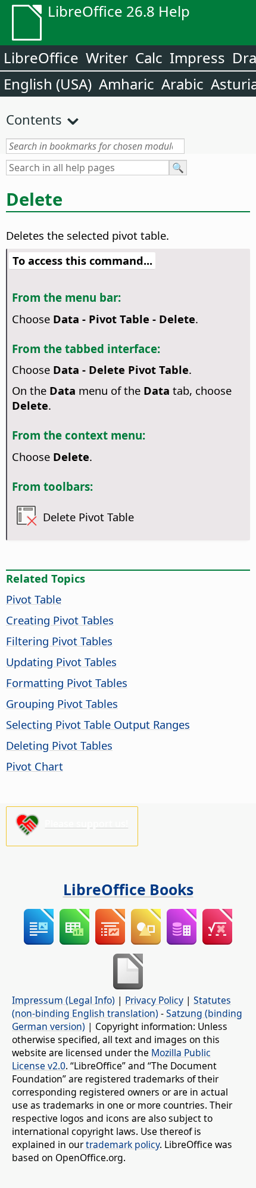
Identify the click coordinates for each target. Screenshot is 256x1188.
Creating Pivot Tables (60, 619)
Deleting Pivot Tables (59, 745)
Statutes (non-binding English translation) (121, 1007)
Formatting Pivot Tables (66, 682)
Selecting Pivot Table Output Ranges (98, 724)
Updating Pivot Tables (61, 661)
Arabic (182, 84)
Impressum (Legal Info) (63, 1000)
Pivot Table (33, 599)
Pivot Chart (34, 766)
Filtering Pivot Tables (59, 640)
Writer (107, 57)
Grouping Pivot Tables (62, 703)
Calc (149, 57)
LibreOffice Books (128, 889)
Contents (34, 119)
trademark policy (123, 1144)
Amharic (126, 84)
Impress (197, 57)
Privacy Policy (154, 1000)
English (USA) (48, 84)
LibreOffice (41, 57)
